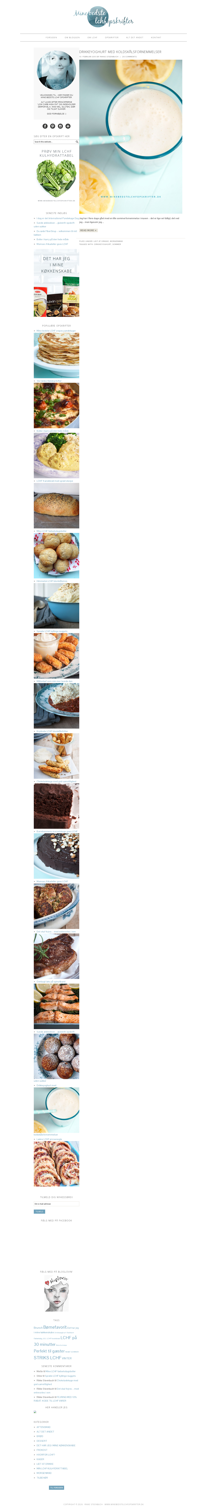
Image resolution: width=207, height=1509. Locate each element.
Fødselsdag (38, 1338)
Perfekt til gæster (49, 1351)
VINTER (67, 1358)
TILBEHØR (42, 1477)
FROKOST (42, 1450)
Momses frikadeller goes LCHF (52, 244)
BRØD (40, 1436)
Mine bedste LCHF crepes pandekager (56, 330)
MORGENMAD (116, 241)
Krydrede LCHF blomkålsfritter (52, 731)
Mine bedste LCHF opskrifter (103, 15)
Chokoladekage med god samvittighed (56, 781)
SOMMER (116, 244)
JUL (44, 1338)
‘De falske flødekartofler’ (49, 380)
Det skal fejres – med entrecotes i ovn (56, 931)
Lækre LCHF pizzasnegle (49, 1139)
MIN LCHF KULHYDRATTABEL (52, 1468)
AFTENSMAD (44, 1427)
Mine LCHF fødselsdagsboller (52, 531)
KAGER (40, 1459)
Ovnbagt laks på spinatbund (51, 981)
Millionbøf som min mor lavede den (55, 681)
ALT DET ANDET (135, 37)
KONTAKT (156, 37)
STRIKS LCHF (48, 1358)
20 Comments (129, 56)
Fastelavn (70, 1333)
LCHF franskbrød (53, 1338)
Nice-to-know (61, 1345)
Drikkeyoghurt (102, 244)
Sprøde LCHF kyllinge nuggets (52, 631)
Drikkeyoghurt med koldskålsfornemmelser (120, 51)
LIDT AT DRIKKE (101, 241)
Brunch (38, 1327)
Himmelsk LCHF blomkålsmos (52, 581)
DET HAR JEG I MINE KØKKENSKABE (56, 1445)
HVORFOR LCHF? (46, 1454)
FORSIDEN (51, 37)
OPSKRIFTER (112, 37)
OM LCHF (92, 37)
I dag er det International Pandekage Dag (58, 218)
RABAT (68, 1352)
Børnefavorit (55, 1327)
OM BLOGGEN (72, 37)
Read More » (88, 230)
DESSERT (42, 1440)
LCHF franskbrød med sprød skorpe (55, 480)
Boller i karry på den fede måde (53, 239)
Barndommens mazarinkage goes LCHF (57, 831)
